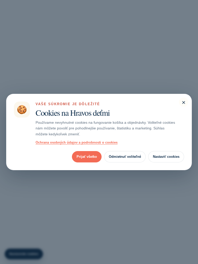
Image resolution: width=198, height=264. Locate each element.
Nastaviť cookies (166, 157)
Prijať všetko (87, 157)
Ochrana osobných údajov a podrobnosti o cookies (77, 142)
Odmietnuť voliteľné (125, 157)
